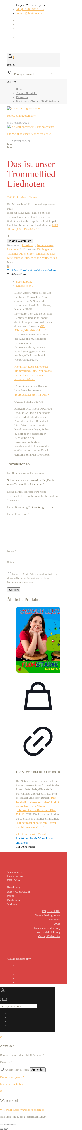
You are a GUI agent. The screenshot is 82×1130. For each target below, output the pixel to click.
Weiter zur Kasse (9, 1109)
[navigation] (41, 1100)
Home (19, 89)
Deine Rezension (18, 514)
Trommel (12, 253)
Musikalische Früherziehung (24, 257)
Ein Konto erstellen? (12, 1084)
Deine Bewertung (18, 507)
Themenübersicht (26, 93)
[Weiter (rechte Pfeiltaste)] (6, 1129)
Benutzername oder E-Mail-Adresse (22, 1055)
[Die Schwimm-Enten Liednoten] (38, 640)
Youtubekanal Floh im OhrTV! (32, 394)
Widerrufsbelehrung (48, 932)
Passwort (6, 1062)
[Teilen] (10, 1124)
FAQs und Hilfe (51, 911)
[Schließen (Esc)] (14, 1124)
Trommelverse (45, 245)
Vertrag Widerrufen (49, 936)
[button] (32, 270)
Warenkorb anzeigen (32, 1109)
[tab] (38, 281)
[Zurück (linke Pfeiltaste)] (1, 1129)
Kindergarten (45, 249)
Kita (52, 253)
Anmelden (37, 1069)
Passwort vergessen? (12, 1077)
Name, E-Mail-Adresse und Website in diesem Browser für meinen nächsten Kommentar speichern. (32, 578)
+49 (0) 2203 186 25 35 (30, 9)
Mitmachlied (49, 257)
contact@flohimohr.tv (29, 13)
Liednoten (13, 249)
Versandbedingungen (47, 915)
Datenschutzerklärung (47, 928)
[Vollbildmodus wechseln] (6, 1124)
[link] (52, 74)
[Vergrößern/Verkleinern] (1, 1124)
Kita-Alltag (22, 97)
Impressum (53, 919)
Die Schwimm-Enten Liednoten (38, 772)
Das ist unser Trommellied (34, 253)
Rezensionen (24, 285)
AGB (57, 923)
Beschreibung (24, 281)
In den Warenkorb (20, 240)
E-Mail (12, 562)
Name (11, 551)
